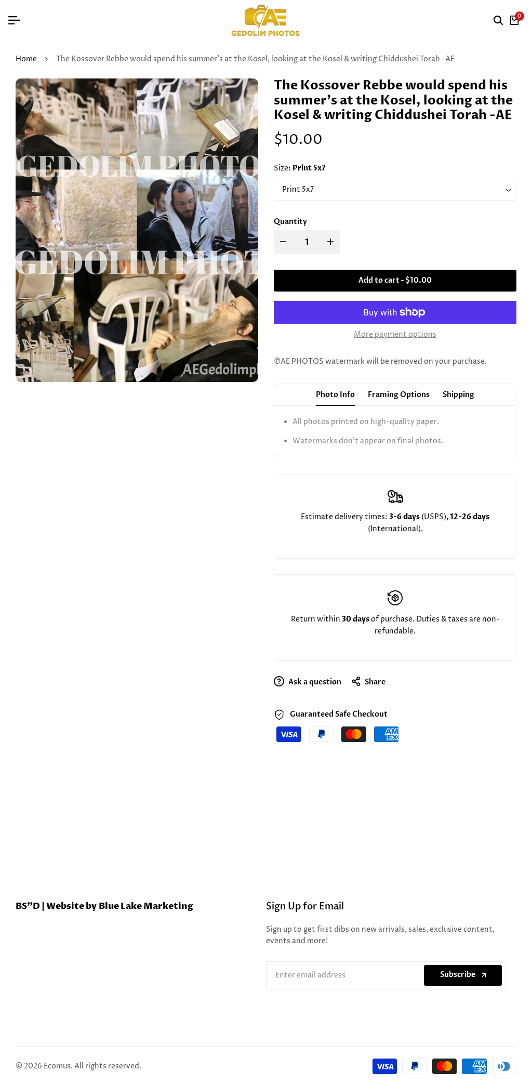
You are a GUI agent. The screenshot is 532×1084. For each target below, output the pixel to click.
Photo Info (335, 395)
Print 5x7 (298, 189)
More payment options (395, 334)
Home (26, 59)
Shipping (458, 395)
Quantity (290, 222)
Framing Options (399, 395)
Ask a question (314, 682)
